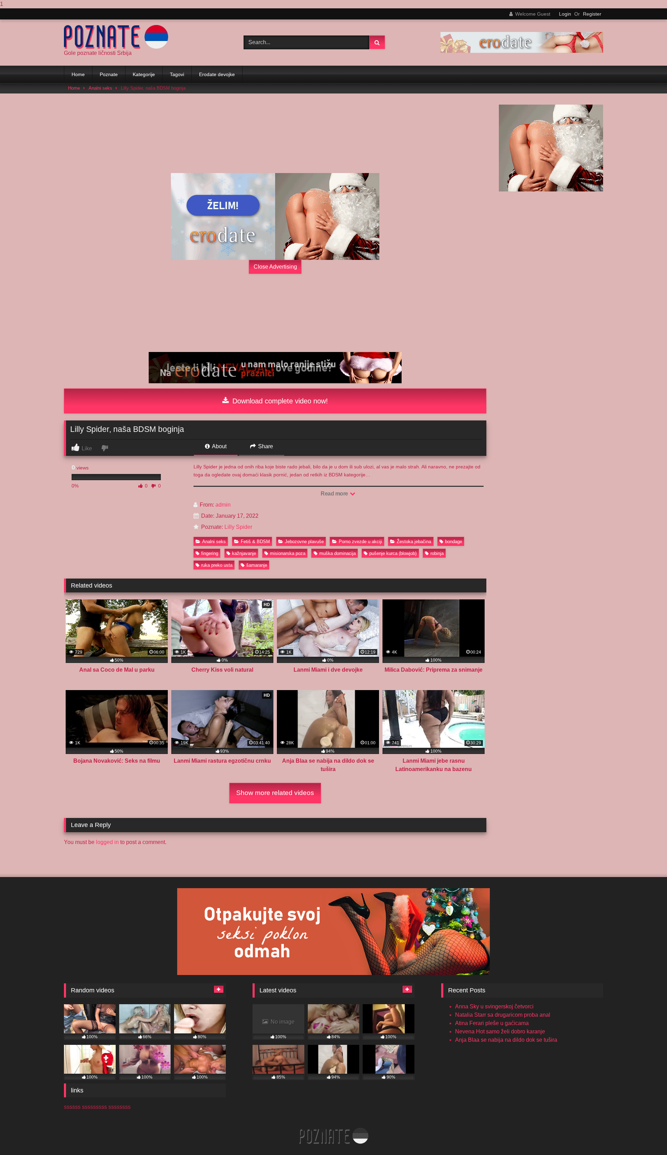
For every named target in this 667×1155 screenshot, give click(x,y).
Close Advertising (275, 267)
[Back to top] (645, 1135)
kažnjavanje (244, 553)
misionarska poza (287, 553)
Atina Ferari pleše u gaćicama (492, 1023)
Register (592, 14)
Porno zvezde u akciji (360, 541)
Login (565, 14)
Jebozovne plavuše (304, 541)
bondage (453, 541)
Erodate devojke (217, 74)
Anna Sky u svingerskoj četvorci (494, 1006)
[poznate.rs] (116, 37)
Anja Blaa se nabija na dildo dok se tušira (506, 1040)
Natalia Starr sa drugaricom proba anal (502, 1015)
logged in (107, 842)
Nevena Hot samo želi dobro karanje (500, 1031)
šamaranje (256, 565)
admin (223, 505)
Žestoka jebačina (414, 541)
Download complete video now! (279, 401)
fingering (209, 553)
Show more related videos (275, 792)
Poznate (109, 74)
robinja (437, 553)
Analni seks (100, 88)
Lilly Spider (238, 527)
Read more (335, 494)
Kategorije (144, 74)
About (219, 446)
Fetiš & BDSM (255, 541)
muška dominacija (337, 553)
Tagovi (177, 74)
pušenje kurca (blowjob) (393, 553)
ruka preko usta (216, 565)
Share (265, 446)
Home (78, 74)
